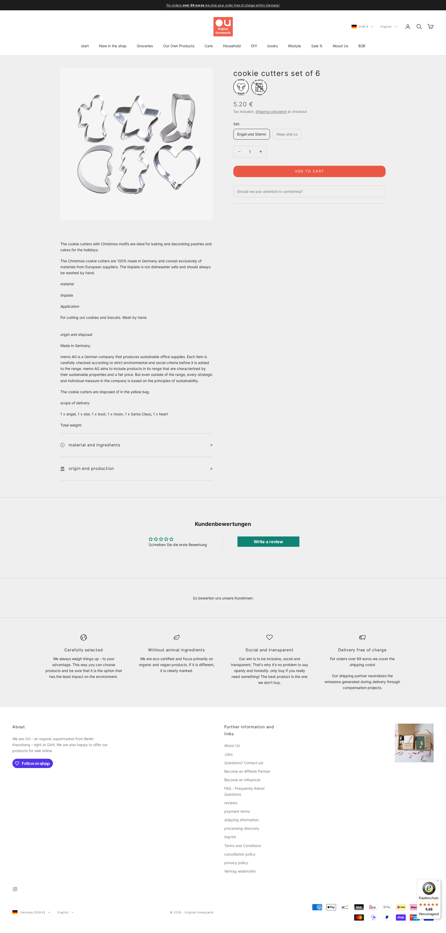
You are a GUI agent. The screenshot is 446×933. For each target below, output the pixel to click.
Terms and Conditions (242, 845)
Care (209, 46)
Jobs (228, 754)
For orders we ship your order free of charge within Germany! (223, 5)
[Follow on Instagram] (15, 889)
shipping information (241, 820)
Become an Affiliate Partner (247, 771)
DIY (254, 46)
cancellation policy (240, 854)
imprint (230, 837)
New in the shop (112, 46)
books (272, 46)
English (386, 26)
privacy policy (236, 862)
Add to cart (309, 171)
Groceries (145, 46)
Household (232, 46)
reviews (230, 803)
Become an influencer (242, 780)
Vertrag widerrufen (240, 871)
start (85, 46)
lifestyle (294, 46)
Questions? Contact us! (243, 763)
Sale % (316, 46)
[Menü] (438, 882)
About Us (340, 46)
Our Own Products (178, 46)
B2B (362, 46)
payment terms (237, 811)
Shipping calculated (271, 111)
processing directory (241, 828)
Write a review (268, 541)
